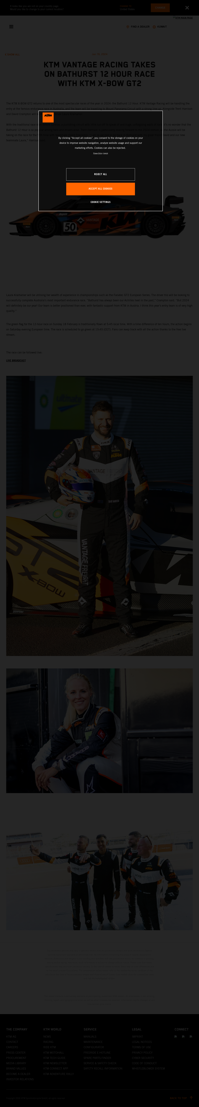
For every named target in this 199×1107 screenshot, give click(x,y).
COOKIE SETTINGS (101, 202)
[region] (100, 161)
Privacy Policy (97, 153)
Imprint (105, 153)
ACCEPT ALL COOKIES (101, 188)
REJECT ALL (100, 174)
